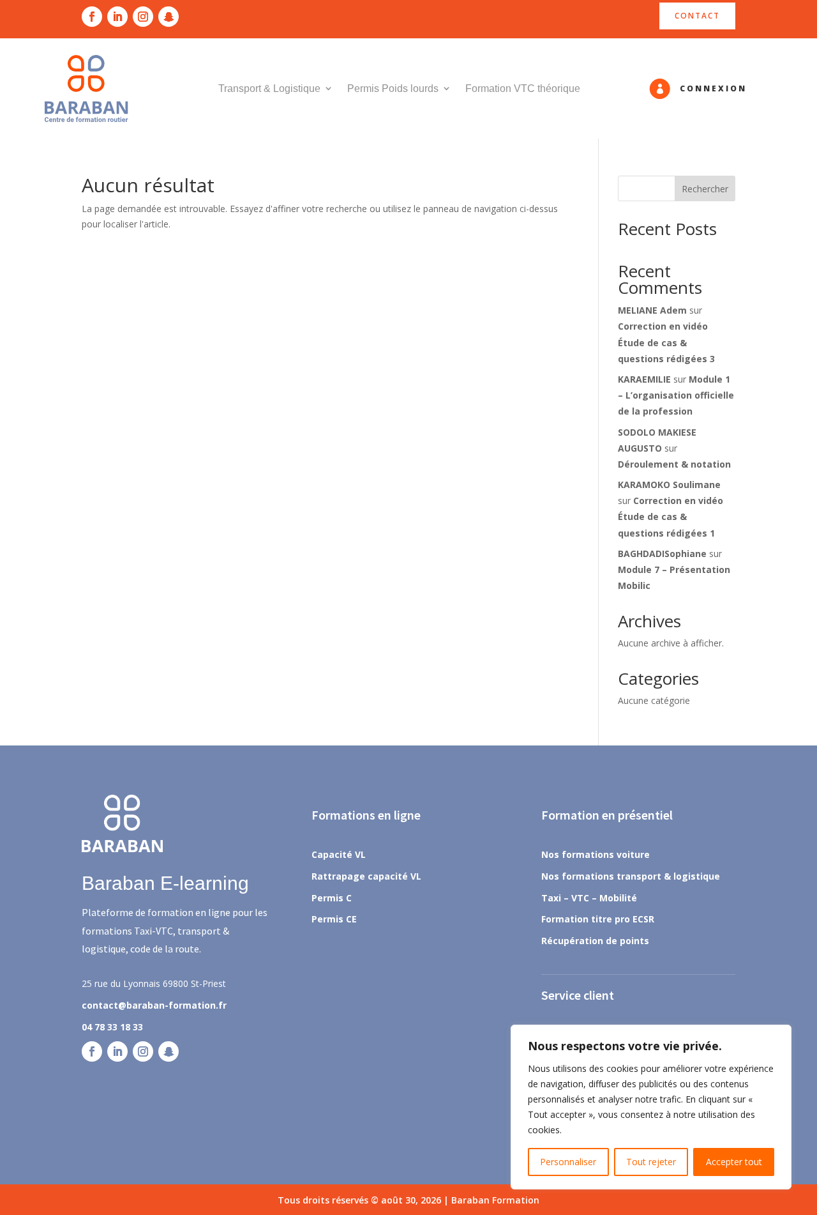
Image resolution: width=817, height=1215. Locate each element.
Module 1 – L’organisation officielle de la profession (676, 395)
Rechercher (705, 189)
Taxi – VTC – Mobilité (589, 898)
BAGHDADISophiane (662, 553)
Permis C (331, 898)
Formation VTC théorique (522, 88)
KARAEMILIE (644, 379)
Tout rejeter (651, 1162)
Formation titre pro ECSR (597, 919)
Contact (697, 15)
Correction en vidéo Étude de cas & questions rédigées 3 (666, 342)
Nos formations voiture (595, 854)
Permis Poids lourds (392, 88)
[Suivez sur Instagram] (143, 16)
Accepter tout (734, 1162)
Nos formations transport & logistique (630, 876)
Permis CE (334, 919)
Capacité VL (338, 854)
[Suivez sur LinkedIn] (117, 16)
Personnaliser (568, 1162)
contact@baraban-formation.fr (154, 1005)
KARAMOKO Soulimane (669, 484)
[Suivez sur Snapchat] (168, 16)
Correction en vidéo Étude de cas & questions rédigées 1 (670, 516)
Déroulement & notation (674, 464)
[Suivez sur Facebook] (92, 16)
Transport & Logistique (269, 88)
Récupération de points (595, 941)
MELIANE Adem (652, 310)
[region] (651, 1107)
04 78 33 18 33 (112, 1027)
